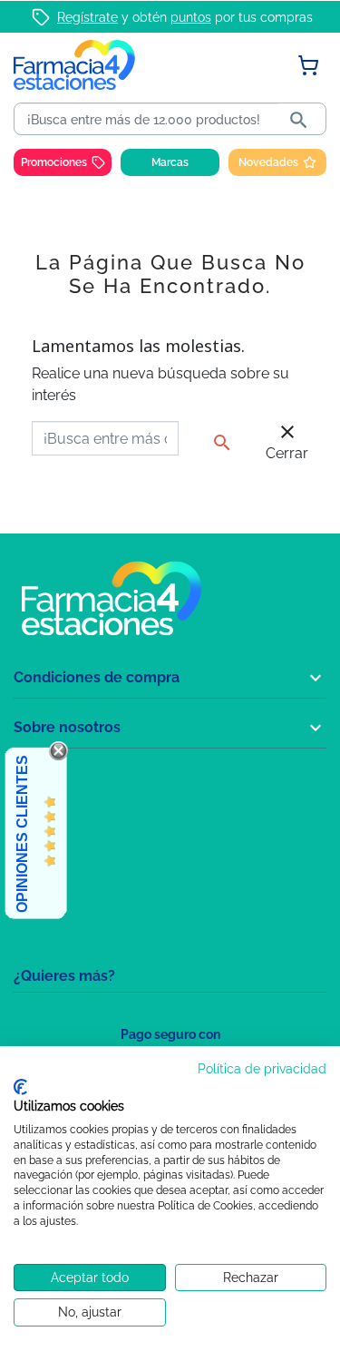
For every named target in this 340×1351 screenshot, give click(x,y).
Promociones (54, 162)
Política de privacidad (262, 1069)
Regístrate (87, 17)
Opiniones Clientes (22, 834)
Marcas (170, 162)
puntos (190, 17)
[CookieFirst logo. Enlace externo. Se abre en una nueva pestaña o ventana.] (20, 1087)
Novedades (268, 162)
